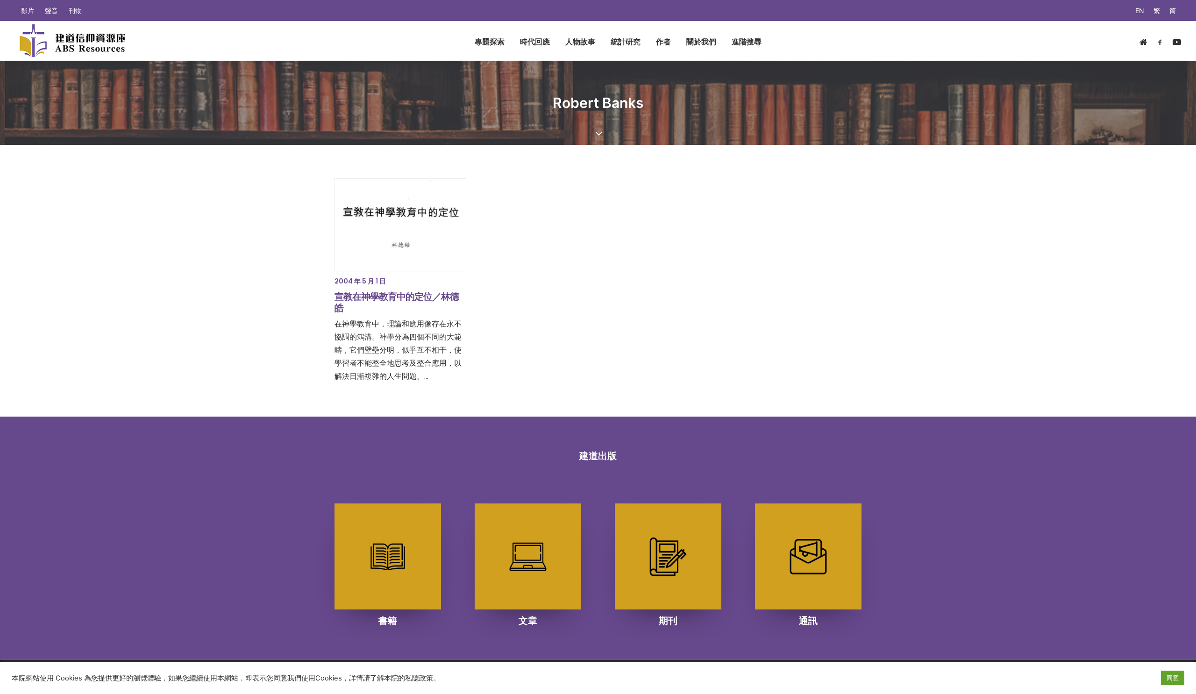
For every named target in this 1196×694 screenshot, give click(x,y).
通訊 (808, 620)
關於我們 (701, 41)
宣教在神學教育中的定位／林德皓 (397, 302)
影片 (27, 10)
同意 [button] (1173, 677)
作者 (663, 41)
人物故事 (580, 41)
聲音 (51, 10)
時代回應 (535, 41)
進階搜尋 (747, 41)
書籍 (387, 620)
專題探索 (490, 41)
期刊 (668, 620)
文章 (528, 620)
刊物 (75, 10)
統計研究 (626, 41)
